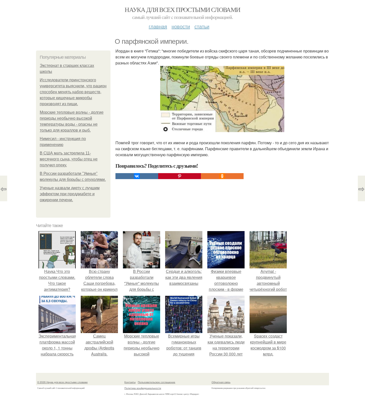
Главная (158, 26)
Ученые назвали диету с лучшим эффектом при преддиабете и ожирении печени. (70, 194)
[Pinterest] (179, 176)
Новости (181, 26)
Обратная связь (221, 382)
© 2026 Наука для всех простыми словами (62, 382)
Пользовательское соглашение (156, 382)
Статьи (201, 26)
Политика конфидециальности (142, 388)
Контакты (130, 382)
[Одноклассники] (222, 176)
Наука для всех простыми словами (182, 9)
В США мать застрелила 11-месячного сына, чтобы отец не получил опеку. (69, 159)
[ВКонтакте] (136, 176)
